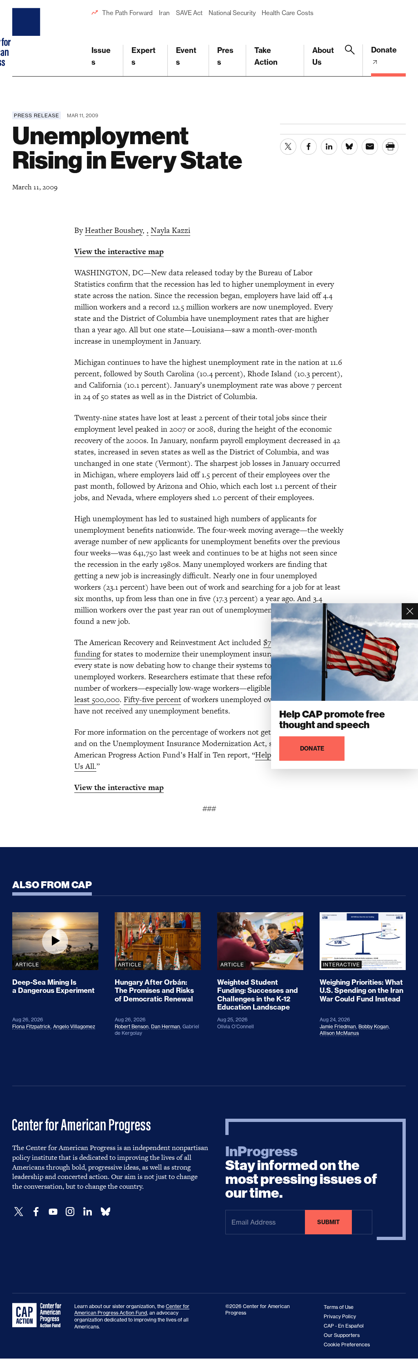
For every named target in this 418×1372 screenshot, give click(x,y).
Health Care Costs (287, 13)
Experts (143, 56)
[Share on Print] (390, 146)
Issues (101, 56)
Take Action (266, 56)
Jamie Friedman (338, 1026)
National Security (232, 13)
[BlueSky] (105, 1211)
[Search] (350, 60)
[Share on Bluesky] (349, 146)
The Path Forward (127, 13)
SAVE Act (189, 13)
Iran (164, 13)
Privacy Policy (340, 1316)
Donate (384, 50)
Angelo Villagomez (74, 1026)
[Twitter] (18, 1211)
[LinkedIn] (87, 1211)
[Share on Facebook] (308, 146)
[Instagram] (70, 1211)
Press (225, 56)
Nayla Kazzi (170, 230)
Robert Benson (132, 1026)
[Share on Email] (370, 146)
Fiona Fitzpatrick (31, 1026)
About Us (323, 56)
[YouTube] (53, 1211)
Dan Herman (165, 1026)
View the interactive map (119, 251)
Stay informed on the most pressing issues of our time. (301, 1172)
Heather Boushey (113, 230)
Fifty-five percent (152, 699)
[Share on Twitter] (288, 146)
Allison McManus (339, 1033)
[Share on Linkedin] (329, 146)
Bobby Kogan (373, 1026)
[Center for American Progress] (27, 38)
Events (186, 56)
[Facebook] (35, 1211)
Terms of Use (339, 1307)
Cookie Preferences (347, 1344)
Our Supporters (342, 1335)
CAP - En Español (344, 1326)
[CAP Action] (39, 1315)
